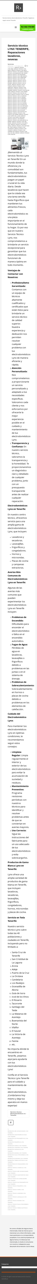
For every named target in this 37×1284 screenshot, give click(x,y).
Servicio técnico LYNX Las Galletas (17, 104)
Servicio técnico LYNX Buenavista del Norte (18, 72)
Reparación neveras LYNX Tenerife (17, 1153)
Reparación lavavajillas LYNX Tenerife (16, 1150)
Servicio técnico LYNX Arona (16, 71)
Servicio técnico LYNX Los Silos (16, 110)
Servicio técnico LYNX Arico (19, 70)
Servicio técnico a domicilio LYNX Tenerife (17, 1168)
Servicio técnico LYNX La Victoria (17, 101)
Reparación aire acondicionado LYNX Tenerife (18, 1132)
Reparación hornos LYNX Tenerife (17, 1145)
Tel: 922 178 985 (27, 27)
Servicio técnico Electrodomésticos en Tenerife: (18, 1113)
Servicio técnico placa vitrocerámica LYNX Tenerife (18, 1205)
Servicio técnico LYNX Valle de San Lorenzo (17, 132)
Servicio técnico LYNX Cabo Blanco (17, 76)
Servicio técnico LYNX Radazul (16, 118)
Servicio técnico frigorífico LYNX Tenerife (17, 1186)
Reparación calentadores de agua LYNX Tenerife (17, 1135)
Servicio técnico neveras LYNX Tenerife (16, 1201)
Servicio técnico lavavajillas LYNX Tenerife (17, 1197)
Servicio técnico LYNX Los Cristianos (18, 106)
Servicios (11, 64)
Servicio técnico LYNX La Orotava (17, 100)
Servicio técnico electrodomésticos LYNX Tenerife (18, 1183)
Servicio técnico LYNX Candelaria (17, 77)
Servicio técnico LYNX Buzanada (16, 74)
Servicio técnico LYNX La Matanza (17, 98)
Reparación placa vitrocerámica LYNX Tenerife (18, 1155)
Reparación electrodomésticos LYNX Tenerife (18, 1139)
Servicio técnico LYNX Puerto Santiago (16, 116)
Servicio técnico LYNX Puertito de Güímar (16, 113)
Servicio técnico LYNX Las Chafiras (17, 103)
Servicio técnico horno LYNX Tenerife (16, 1190)
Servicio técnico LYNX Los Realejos (17, 108)
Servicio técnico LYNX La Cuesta (20, 94)
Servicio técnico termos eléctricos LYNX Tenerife (17, 1208)
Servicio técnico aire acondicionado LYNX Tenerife (18, 1172)
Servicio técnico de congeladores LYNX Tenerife (17, 1179)
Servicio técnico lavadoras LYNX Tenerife (17, 1194)
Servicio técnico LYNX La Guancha (17, 96)
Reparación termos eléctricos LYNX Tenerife (17, 1161)
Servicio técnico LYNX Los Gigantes (17, 107)
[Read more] (11, 1125)
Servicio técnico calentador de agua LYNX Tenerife (18, 1175)
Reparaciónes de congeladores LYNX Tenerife (18, 1165)
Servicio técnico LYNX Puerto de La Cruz (18, 115)
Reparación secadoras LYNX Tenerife (18, 1158)
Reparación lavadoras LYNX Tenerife (18, 1147)
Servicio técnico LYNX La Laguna (16, 97)
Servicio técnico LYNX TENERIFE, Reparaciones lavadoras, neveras (18, 52)
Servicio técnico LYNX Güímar (19, 91)
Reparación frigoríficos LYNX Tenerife (16, 1143)
